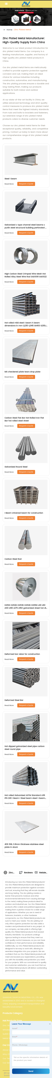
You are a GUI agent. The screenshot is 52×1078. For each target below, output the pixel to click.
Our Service (8, 1062)
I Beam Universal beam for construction (24, 513)
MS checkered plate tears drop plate (22, 371)
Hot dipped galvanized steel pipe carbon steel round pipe (25, 748)
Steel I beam (11, 178)
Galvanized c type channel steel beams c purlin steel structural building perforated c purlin (25, 227)
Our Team (7, 1058)
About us (7, 1050)
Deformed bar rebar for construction (22, 654)
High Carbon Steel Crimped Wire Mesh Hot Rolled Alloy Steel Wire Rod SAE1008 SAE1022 (26, 275)
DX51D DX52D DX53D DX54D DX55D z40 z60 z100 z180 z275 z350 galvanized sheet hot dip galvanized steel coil (26, 608)
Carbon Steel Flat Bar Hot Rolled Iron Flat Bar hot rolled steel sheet (24, 419)
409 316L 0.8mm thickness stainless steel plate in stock (24, 846)
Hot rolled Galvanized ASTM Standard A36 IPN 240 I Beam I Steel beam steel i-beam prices (25, 798)
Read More (9, 184)
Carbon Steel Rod (13, 559)
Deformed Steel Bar (14, 700)
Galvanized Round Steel (16, 466)
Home (9, 29)
